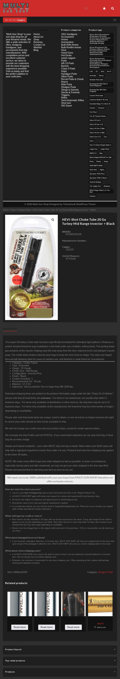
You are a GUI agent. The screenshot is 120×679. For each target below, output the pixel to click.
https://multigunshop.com (35, 493)
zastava (92, 196)
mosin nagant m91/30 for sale (101, 157)
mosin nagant (68, 58)
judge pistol (104, 149)
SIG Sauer (66, 105)
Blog (36, 50)
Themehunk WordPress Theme (79, 204)
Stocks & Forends (70, 92)
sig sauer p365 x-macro (98, 178)
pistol (91, 161)
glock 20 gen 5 (95, 120)
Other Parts (67, 76)
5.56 (91, 71)
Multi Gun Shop (41, 204)
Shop (36, 39)
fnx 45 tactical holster (98, 116)
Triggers (65, 95)
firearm (92, 108)
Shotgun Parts (24, 210)
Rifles (64, 97)
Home (6, 210)
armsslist (93, 75)
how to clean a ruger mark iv (100, 145)
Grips (64, 71)
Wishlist (38, 47)
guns (92, 141)
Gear (63, 50)
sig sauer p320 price (97, 174)
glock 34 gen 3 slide (97, 128)
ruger (106, 161)
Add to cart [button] (101, 627)
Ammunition (67, 42)
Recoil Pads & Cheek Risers (72, 80)
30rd (102, 71)
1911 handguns (69, 34)
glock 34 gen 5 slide (97, 132)
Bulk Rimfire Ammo (71, 47)
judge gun (93, 149)
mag (100, 153)
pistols (98, 161)
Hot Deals (66, 55)
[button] (52, 219)
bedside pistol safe (96, 80)
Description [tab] (10, 329)
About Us (38, 37)
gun (105, 137)
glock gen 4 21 (95, 137)
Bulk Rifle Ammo (69, 45)
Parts (13, 210)
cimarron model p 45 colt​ (99, 100)
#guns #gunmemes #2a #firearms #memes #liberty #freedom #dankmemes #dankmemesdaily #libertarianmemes (100, 50)
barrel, (101, 75)
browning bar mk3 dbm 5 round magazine (99, 84)
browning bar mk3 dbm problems (98, 90)
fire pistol (93, 112)
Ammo (64, 39)
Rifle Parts (66, 84)
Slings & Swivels (70, 89)
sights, (102, 170)
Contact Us (39, 45)
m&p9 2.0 (93, 153)
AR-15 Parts (67, 63)
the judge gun (95, 186)
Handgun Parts (69, 74)
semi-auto (93, 170)
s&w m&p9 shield (96, 165)
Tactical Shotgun (95, 182)
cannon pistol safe (96, 95)
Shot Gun (66, 103)
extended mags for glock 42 (100, 104)
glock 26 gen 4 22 (96, 124)
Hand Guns (67, 52)
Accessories (67, 37)
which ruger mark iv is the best (100, 191)
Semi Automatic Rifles (72, 100)
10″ (97, 71)
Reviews (38, 42)
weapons (107, 186)
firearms (101, 108)
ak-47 (109, 71)
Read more (20, 627)
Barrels (65, 66)
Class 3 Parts (68, 68)
